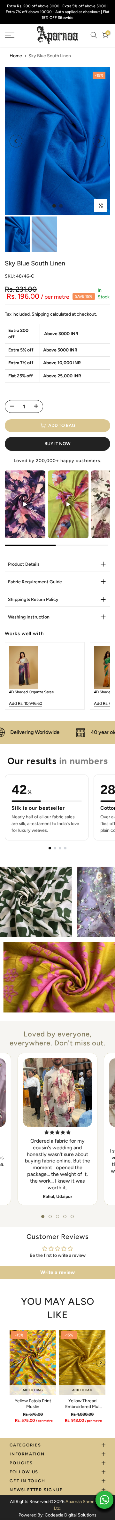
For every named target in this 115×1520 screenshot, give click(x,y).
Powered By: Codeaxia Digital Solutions (57, 1515)
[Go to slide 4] (65, 848)
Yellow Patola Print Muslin (33, 1403)
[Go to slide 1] (50, 848)
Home (16, 56)
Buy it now (57, 443)
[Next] (99, 141)
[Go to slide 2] (55, 848)
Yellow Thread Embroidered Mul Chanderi (82, 1406)
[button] (42, 1216)
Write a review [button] (57, 1272)
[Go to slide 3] (60, 848)
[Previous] (16, 141)
